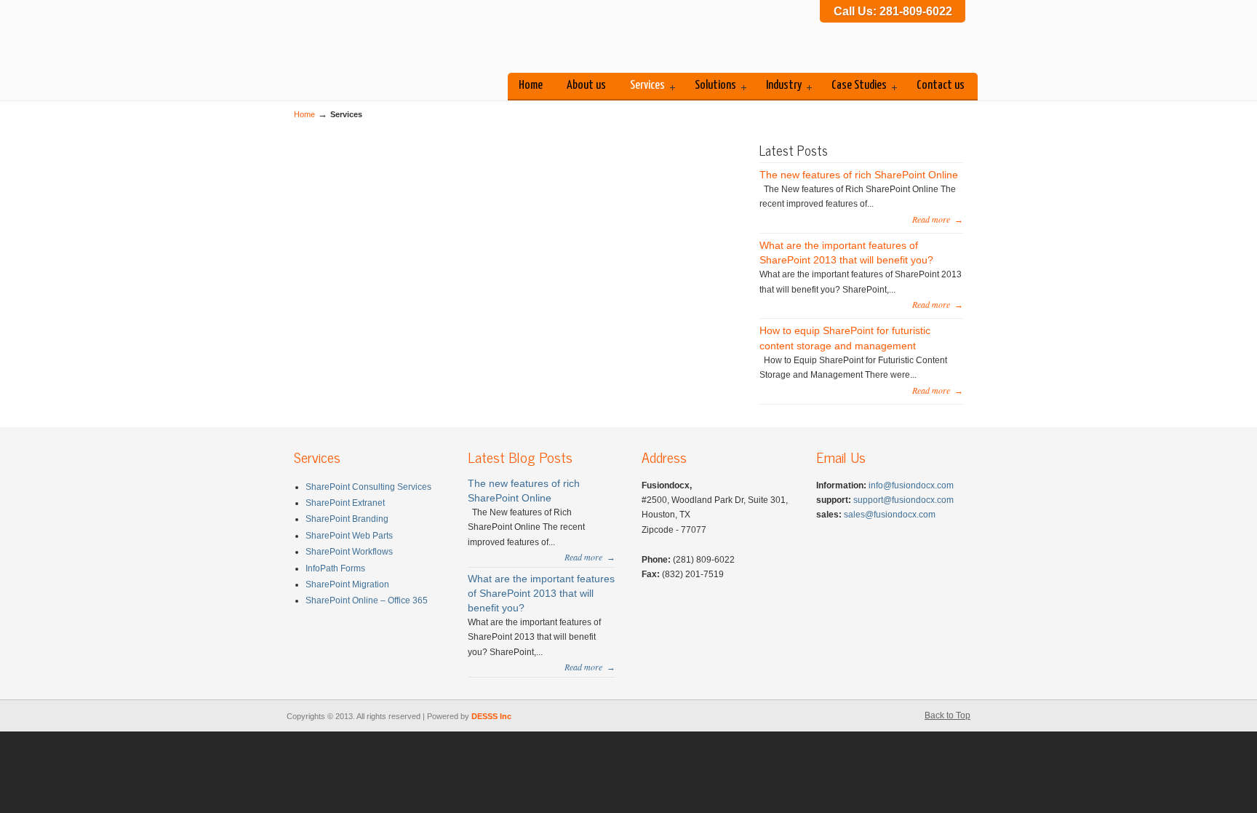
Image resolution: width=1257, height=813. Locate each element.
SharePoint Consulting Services (368, 487)
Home (304, 114)
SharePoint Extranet (345, 503)
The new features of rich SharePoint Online (858, 175)
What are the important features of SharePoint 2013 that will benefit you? (541, 593)
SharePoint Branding (347, 519)
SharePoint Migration (347, 584)
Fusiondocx (403, 39)
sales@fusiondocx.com (889, 514)
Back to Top (947, 715)
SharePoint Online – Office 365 (367, 600)
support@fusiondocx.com (903, 500)
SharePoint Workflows (349, 552)
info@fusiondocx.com (911, 485)
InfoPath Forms (335, 568)
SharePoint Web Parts (349, 536)
